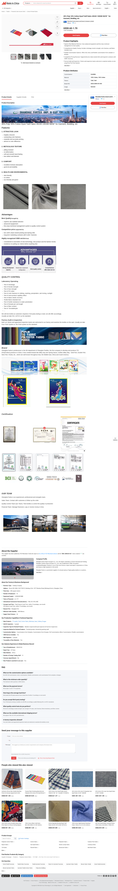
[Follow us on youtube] (111, 876)
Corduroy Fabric (92, 844)
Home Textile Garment (99, 864)
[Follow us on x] (106, 876)
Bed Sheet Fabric (92, 847)
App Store (5, 876)
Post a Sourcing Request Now (46, 758)
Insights (93, 880)
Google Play (15, 876)
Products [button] (27, 3)
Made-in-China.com (52, 882)
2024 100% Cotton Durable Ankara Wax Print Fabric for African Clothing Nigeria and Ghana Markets (11, 824)
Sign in (114, 4)
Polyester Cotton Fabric (7, 841)
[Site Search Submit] (80, 3)
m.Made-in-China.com (63, 882)
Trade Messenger (27, 876)
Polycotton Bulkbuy (41, 868)
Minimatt (31, 621)
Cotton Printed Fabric (32, 11)
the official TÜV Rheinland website (48, 553)
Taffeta (40, 621)
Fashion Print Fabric (93, 841)
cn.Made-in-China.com (74, 882)
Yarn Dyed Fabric (34, 844)
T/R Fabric (4, 847)
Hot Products (26, 880)
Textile (7, 11)
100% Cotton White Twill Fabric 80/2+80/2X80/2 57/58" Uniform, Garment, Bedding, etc (33, 824)
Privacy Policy (84, 885)
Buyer (79, 8)
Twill (19, 621)
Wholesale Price (68, 880)
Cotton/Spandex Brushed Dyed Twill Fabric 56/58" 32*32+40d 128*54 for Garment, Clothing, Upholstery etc (57, 824)
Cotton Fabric (25, 621)
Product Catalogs (24, 838)
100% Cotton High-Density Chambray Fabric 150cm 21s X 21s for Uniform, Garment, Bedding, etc (81, 824)
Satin (36, 621)
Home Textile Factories (8, 864)
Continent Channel (78, 880)
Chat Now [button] (104, 35)
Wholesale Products (59, 880)
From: (9, 736)
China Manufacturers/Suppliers (46, 880)
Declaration (75, 885)
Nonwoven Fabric (63, 847)
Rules (115, 8)
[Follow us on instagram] (108, 876)
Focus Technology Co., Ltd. (48, 885)
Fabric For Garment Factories (55, 864)
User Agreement (67, 885)
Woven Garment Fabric (8, 868)
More (3, 871)
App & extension (97, 8)
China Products (34, 880)
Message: (8, 744)
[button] (75, 3)
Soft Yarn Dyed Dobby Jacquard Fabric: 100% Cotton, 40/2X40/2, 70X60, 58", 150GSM (105, 824)
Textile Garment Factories (38, 864)
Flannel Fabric (33, 847)
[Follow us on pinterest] (113, 876)
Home (3, 11)
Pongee (44, 621)
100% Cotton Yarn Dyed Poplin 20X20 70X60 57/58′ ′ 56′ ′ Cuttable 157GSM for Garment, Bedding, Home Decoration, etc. (58, 792)
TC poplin (15, 621)
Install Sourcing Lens (41, 876)
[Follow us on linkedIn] (115, 876)
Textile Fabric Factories (23, 864)
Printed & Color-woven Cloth (18, 11)
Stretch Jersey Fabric (64, 844)
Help (88, 8)
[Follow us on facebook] (104, 876)
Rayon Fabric (5, 844)
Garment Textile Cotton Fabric (25, 868)
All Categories (7, 8)
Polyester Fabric (63, 841)
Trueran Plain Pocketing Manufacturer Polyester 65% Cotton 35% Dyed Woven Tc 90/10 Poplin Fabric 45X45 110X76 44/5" (35, 792)
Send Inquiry (76, 35)
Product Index (86, 880)
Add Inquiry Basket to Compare (31, 63)
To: (9, 740)
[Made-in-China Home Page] (10, 3)
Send (14, 758)
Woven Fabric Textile (86, 864)
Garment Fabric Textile (71, 864)
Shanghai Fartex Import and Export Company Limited (80, 21)
